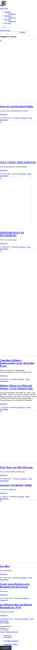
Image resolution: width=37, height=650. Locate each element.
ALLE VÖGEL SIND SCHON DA (18, 162)
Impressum (7, 635)
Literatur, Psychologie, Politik (16, 485)
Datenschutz (8, 637)
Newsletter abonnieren (11, 641)
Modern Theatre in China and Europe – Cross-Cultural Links (16, 387)
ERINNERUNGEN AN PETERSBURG (12, 234)
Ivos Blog (5, 566)
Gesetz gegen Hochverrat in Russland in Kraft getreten (14, 585)
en (5, 27)
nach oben (5, 648)
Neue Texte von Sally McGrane (16, 467)
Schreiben (23, 118)
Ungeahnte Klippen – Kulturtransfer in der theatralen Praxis (17, 363)
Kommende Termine (10, 644)
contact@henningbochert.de (9, 632)
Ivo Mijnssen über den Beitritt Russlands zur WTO (16, 606)
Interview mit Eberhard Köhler (16, 106)
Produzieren (21, 407)
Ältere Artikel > (5, 623)
